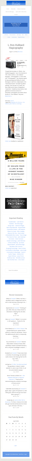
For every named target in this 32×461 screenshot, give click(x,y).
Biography (13, 102)
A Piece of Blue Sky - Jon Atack (16, 242)
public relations (12, 103)
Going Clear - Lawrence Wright (16, 225)
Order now (8, 141)
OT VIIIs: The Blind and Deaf (18, 364)
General (12, 100)
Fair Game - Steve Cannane (16, 239)
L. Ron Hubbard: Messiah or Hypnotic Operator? (16, 377)
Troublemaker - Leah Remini (16, 222)
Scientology (18, 103)
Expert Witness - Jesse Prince (16, 256)
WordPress (21, 454)
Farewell (13, 298)
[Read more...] (8, 96)
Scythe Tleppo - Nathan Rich (16, 254)
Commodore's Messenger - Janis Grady (16, 250)
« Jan (15, 445)
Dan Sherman (19, 102)
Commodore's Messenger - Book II (16, 252)
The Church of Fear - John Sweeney (16, 237)
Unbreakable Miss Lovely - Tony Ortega (16, 235)
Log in (25, 454)
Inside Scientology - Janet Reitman (16, 241)
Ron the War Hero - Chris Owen (16, 259)
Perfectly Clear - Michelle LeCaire (16, 258)
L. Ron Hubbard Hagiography (16, 46)
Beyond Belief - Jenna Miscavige (16, 244)
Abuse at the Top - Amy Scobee (16, 233)
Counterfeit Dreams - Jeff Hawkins (16, 229)
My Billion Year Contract (16, 246)
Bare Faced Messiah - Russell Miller (16, 227)
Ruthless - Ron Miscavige (16, 223)
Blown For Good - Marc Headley (16, 231)
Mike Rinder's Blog (16, 25)
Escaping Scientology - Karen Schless (16, 248)
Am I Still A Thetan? (19, 328)
